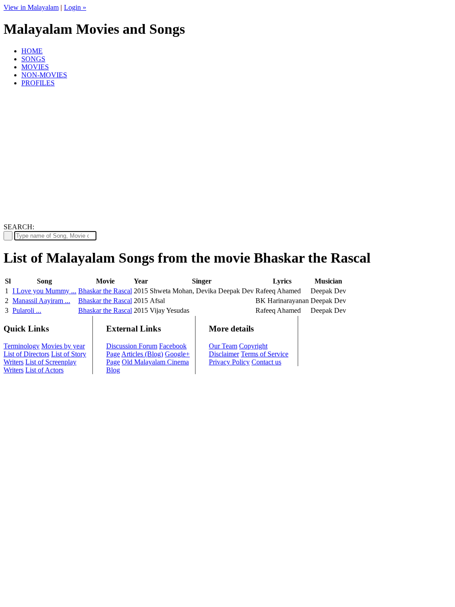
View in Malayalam (31, 7)
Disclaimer (224, 354)
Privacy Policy (229, 362)
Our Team (223, 346)
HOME (32, 51)
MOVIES (35, 67)
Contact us (266, 362)
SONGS (33, 59)
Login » (75, 7)
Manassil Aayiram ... (41, 300)
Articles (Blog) (142, 354)
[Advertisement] (227, 156)
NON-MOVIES (44, 75)
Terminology (22, 346)
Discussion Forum (131, 346)
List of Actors (44, 370)
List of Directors (26, 354)
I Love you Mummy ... (44, 291)
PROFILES (38, 83)
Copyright (253, 346)
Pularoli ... (26, 310)
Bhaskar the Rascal (105, 291)
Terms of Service (264, 354)
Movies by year (63, 346)
